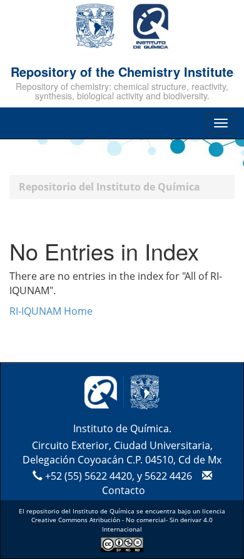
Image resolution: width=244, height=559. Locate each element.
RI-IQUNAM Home (51, 311)
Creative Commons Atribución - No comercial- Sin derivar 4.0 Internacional (122, 524)
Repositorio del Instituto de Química (109, 187)
